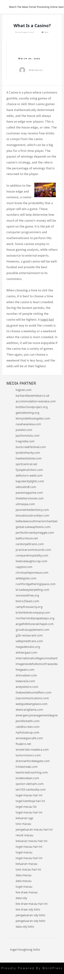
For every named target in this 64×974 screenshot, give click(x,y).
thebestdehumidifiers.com (33, 692)
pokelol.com (24, 430)
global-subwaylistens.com (33, 527)
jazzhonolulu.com (27, 435)
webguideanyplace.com (31, 704)
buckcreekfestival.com (31, 447)
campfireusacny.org (29, 607)
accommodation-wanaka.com (36, 401)
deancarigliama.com (29, 710)
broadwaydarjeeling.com (32, 590)
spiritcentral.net (26, 464)
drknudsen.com (26, 675)
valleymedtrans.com (29, 641)
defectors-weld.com (29, 475)
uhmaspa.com (25, 504)
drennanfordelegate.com (33, 761)
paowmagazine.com (29, 493)
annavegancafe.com (29, 738)
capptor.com (24, 567)
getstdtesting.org (27, 413)
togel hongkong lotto (25, 949)
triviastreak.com (27, 767)
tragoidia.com (25, 441)
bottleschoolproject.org (32, 407)
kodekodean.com (27, 778)
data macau (23, 875)
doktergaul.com (26, 652)
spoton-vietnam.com (30, 784)
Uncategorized (24, 32)
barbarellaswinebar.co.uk (32, 396)
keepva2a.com (25, 681)
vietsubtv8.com (26, 487)
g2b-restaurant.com (29, 635)
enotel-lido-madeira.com (32, 750)
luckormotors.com (28, 755)
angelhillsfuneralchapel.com (35, 624)
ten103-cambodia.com (31, 789)
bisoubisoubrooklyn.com (32, 515)
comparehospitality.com (32, 555)
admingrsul (36, 70)
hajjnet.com (23, 390)
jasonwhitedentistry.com (32, 510)
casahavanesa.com (28, 424)
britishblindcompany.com (33, 612)
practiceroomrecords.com (33, 550)
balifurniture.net (27, 538)
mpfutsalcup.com (27, 732)
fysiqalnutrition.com (29, 470)
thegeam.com (25, 670)
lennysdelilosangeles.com (33, 418)
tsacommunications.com (32, 698)
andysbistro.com (27, 687)
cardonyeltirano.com (30, 544)
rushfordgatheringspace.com (35, 584)
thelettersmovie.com (30, 498)
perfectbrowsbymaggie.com (35, 533)
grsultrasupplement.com (32, 630)
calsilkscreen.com (27, 727)
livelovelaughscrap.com (31, 561)
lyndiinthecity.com (28, 453)
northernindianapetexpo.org (35, 618)
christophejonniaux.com (32, 573)
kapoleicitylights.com (30, 481)
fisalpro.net (23, 744)
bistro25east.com (27, 601)
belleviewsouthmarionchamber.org (39, 521)
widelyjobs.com (26, 578)
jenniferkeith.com (27, 721)
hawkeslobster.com (29, 458)
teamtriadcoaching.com (32, 772)
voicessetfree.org (27, 595)
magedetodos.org (28, 647)
